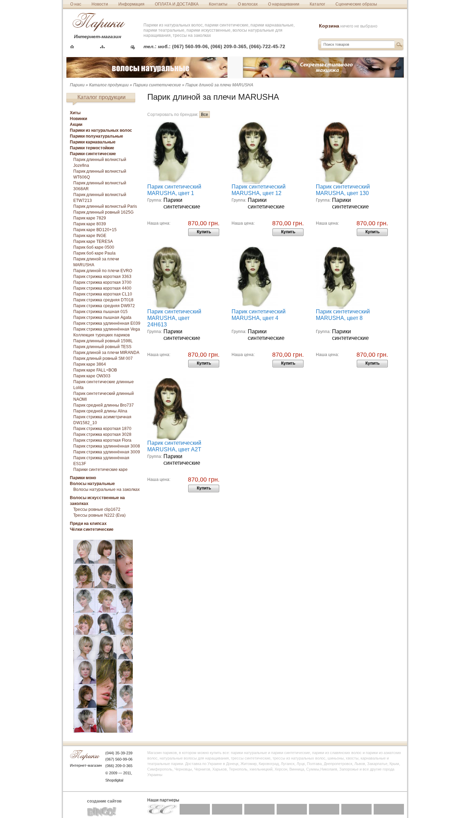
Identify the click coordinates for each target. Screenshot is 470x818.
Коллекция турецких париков (101, 335)
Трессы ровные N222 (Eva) (99, 515)
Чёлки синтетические (92, 529)
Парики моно (83, 477)
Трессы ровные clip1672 (96, 509)
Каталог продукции (109, 85)
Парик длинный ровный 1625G (103, 212)
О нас (75, 4)
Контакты (218, 4)
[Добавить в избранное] (132, 47)
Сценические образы (356, 4)
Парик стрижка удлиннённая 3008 (106, 446)
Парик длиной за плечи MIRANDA (106, 352)
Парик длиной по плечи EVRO (102, 270)
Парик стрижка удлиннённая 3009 (106, 452)
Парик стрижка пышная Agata (102, 317)
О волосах (248, 4)
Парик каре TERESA (93, 241)
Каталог (317, 4)
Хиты (75, 112)
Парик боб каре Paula (94, 253)
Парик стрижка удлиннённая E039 (106, 323)
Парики (77, 85)
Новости (100, 4)
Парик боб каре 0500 (93, 247)
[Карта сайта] (102, 47)
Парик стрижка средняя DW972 (104, 305)
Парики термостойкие (92, 148)
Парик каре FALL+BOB (95, 370)
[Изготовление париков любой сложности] (103, 731)
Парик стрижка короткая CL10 (102, 294)
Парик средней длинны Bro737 (103, 405)
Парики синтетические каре (100, 469)
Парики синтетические (157, 85)
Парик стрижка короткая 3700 (102, 282)
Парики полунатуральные (96, 136)
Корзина (329, 26)
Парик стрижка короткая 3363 (102, 276)
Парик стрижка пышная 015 (100, 311)
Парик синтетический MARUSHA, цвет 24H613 (174, 318)
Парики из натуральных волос (101, 130)
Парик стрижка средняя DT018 (103, 300)
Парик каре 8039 (89, 224)
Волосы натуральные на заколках (106, 489)
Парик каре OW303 (91, 376)
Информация (131, 4)
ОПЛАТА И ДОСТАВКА (177, 4)
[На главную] (72, 47)
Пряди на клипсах (88, 523)
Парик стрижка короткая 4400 (102, 288)
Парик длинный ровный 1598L (103, 340)
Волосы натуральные (92, 483)
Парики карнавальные (93, 142)
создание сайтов (104, 801)
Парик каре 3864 (89, 364)
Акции (76, 124)
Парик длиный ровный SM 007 (103, 358)
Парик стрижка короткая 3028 (102, 434)
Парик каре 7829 (89, 218)
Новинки (78, 118)
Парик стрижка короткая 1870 (102, 428)
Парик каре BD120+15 (95, 229)
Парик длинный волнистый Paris (105, 206)
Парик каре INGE (89, 235)
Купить (204, 231)
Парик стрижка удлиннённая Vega (106, 329)
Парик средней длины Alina (100, 411)
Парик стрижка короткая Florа (102, 440)
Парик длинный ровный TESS (102, 346)
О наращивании (283, 4)
